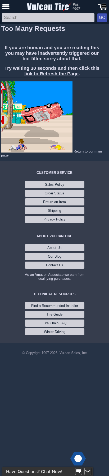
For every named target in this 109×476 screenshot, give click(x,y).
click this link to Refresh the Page (62, 71)
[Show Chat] (78, 471)
